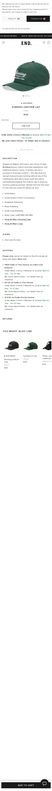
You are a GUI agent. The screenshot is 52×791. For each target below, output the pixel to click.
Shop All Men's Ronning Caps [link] (18, 219)
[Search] (44, 42)
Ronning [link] (6, 167)
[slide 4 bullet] (29, 95)
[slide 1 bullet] (23, 95)
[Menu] (3, 42)
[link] (26, 42)
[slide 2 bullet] (25, 95)
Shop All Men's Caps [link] (14, 224)
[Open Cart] (48, 42)
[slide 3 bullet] (27, 95)
